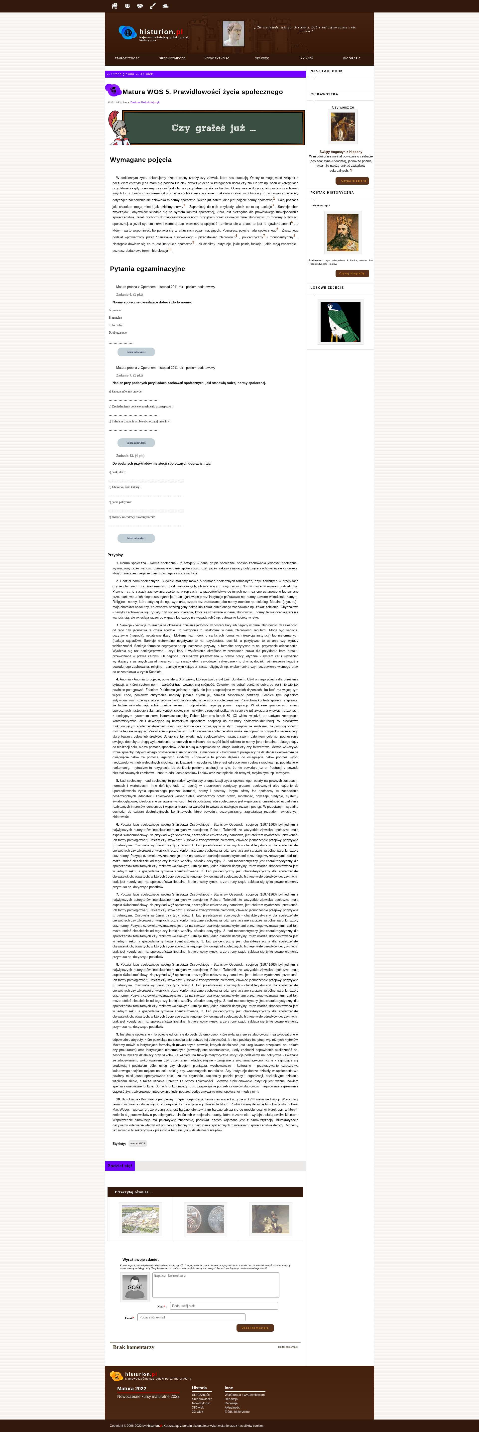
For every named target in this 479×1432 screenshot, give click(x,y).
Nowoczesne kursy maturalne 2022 (148, 1396)
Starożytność (127, 58)
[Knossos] (140, 1235)
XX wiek (307, 58)
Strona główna (122, 74)
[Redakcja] (127, 6)
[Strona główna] (114, 6)
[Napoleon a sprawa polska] (270, 1235)
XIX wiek (262, 58)
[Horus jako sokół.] (340, 344)
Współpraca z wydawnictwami (245, 1395)
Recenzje (231, 1403)
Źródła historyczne (237, 1412)
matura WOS (137, 1143)
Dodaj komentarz (255, 1327)
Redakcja (231, 1399)
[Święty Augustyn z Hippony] (343, 143)
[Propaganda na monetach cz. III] (205, 1235)
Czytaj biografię (354, 180)
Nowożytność (217, 58)
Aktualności (232, 1407)
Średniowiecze (172, 58)
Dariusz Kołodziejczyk (145, 102)
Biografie (351, 58)
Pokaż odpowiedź (136, 352)
